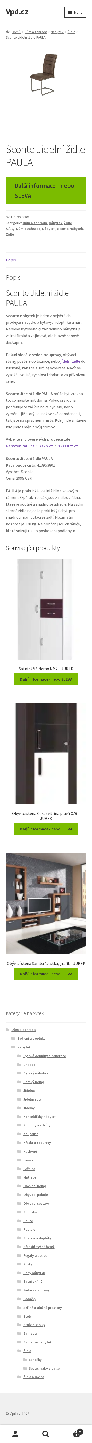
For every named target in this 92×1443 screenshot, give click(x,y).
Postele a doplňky (37, 1238)
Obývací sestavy (36, 1203)
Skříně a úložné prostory (42, 1307)
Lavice (28, 1160)
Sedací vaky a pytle (44, 1368)
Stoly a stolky (34, 1324)
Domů (16, 32)
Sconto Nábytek (70, 228)
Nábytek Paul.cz (20, 445)
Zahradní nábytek (37, 1342)
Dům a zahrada (36, 32)
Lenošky (35, 1359)
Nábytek (57, 32)
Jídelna (29, 1090)
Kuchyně (30, 1151)
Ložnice (29, 1168)
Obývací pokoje (35, 1194)
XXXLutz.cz (68, 445)
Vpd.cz (17, 11)
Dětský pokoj (33, 1081)
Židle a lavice (33, 1377)
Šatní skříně (32, 1281)
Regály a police (35, 1255)
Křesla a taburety (37, 1142)
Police (28, 1221)
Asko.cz (46, 445)
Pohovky (30, 1212)
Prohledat (46, 1434)
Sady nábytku (34, 1273)
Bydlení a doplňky (31, 1038)
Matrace (29, 1177)
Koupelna (30, 1134)
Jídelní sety (32, 1099)
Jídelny (29, 1108)
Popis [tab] (11, 259)
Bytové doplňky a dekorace (44, 1056)
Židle (71, 32)
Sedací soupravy (36, 1290)
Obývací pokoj (34, 1186)
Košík (71, 1430)
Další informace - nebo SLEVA (44, 191)
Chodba (29, 1064)
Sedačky (29, 1299)
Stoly (27, 1316)
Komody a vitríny (36, 1125)
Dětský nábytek (35, 1073)
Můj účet (15, 1434)
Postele (29, 1229)
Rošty (27, 1264)
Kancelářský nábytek (39, 1116)
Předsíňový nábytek (39, 1246)
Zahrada (30, 1333)
